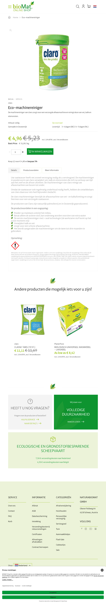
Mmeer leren (73, 422)
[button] (94, 7)
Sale (57, 550)
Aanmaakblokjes (63, 534)
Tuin (58, 529)
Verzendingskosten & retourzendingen (41, 528)
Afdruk (35, 506)
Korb (10, 521)
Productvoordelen (31, 170)
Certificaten (37, 534)
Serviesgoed (61, 524)
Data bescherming (39, 516)
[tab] (14, 170)
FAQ (10, 516)
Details (14, 170)
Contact (11, 511)
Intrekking (36, 521)
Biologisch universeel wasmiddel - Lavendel (72, 348)
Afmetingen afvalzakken (37, 540)
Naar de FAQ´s (30, 423)
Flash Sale (60, 539)
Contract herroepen (40, 547)
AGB (34, 511)
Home (15, 17)
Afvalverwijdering (63, 506)
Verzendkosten (62, 140)
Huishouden (61, 511)
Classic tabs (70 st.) (24, 347)
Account (83, 6)
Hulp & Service (28, 419)
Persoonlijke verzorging (61, 517)
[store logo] (23, 6)
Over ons (11, 506)
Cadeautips (60, 545)
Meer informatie (52, 170)
